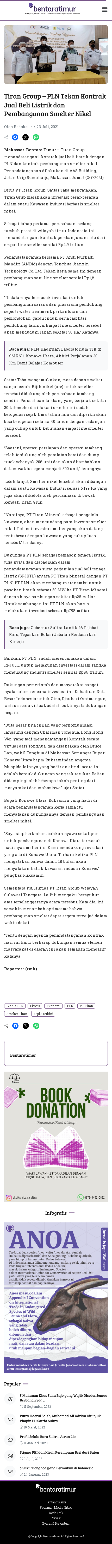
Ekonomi (53, 1006)
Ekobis (35, 1006)
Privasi (56, 1518)
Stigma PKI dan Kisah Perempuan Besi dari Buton (59, 1452)
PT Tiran (86, 1006)
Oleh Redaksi (16, 126)
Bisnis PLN (15, 1006)
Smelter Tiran (17, 1014)
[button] (100, 9)
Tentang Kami (56, 1502)
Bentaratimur (23, 1055)
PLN (70, 1006)
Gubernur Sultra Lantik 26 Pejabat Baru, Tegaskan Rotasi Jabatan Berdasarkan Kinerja (53, 634)
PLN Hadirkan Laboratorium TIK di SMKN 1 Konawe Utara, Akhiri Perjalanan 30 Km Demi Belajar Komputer (55, 355)
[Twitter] (25, 137)
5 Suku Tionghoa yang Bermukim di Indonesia (57, 1467)
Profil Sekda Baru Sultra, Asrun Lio (48, 1436)
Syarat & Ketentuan (56, 1523)
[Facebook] (15, 137)
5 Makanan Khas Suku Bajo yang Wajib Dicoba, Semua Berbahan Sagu (63, 1398)
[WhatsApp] (36, 137)
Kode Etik (56, 1512)
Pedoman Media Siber (56, 1507)
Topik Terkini (43, 1014)
